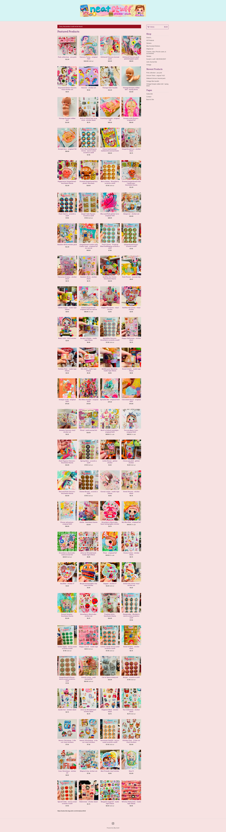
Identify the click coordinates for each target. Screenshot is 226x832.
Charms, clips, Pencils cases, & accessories (156, 52)
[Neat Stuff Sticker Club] (113, 10)
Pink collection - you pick (154, 72)
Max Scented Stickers (153, 46)
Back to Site (150, 99)
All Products (150, 40)
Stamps (148, 56)
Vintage (148, 64)
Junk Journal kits (151, 62)
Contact (148, 96)
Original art (149, 49)
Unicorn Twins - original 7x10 (155, 75)
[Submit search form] (167, 38)
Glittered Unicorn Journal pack (155, 78)
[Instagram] (113, 823)
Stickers (148, 43)
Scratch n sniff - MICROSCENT (156, 59)
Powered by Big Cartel (113, 828)
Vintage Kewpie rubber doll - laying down (157, 85)
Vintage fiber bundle (152, 81)
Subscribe (149, 94)
